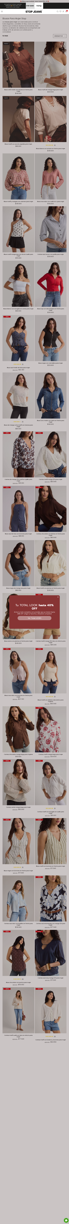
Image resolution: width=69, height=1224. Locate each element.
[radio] (30, 6)
